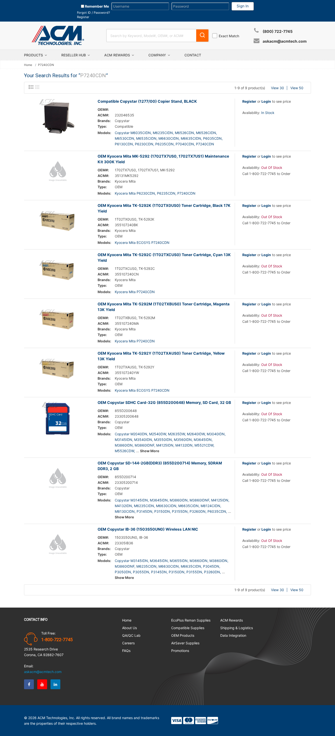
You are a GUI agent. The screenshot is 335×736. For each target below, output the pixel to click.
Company (157, 55)
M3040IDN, (216, 434)
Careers (128, 643)
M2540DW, (158, 434)
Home (28, 64)
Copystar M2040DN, (131, 434)
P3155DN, (180, 511)
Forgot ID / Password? (93, 12)
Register (83, 17)
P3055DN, (141, 572)
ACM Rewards (117, 55)
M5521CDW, (204, 445)
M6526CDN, (185, 133)
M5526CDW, (125, 451)
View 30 (277, 88)
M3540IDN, (143, 439)
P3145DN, (145, 511)
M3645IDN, (203, 439)
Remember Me (96, 6)
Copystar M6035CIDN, (133, 133)
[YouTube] (42, 684)
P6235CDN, (165, 144)
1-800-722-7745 (57, 639)
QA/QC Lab (131, 635)
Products (34, 55)
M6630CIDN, (169, 138)
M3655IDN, (179, 561)
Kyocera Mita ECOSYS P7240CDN (142, 242)
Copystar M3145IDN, (132, 500)
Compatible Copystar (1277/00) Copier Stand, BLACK (147, 101)
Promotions (180, 651)
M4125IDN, (165, 445)
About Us (129, 628)
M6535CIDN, (146, 138)
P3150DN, (162, 511)
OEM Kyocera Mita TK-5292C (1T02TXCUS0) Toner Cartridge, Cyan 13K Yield (164, 257)
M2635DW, (177, 434)
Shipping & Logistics (236, 628)
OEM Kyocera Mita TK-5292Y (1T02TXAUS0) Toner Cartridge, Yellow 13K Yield (161, 356)
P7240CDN (205, 144)
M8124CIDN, (211, 506)
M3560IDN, (183, 439)
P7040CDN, (185, 144)
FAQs (126, 651)
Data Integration (233, 635)
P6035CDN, (213, 138)
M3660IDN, (199, 561)
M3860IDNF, (145, 445)
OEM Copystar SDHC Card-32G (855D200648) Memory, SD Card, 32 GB (164, 402)
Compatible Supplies (187, 628)
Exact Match (229, 36)
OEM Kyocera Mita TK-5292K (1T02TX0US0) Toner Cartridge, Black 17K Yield (164, 208)
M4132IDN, (184, 445)
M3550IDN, (163, 439)
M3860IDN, (124, 445)
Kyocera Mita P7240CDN (135, 292)
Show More (149, 451)
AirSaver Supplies (185, 643)
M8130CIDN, (125, 511)
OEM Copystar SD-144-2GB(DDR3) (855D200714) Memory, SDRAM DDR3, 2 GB (160, 466)
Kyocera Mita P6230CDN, (135, 193)
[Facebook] (29, 684)
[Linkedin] (55, 684)
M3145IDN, (124, 439)
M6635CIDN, (191, 138)
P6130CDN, (124, 144)
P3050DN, (123, 572)
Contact (192, 55)
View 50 (296, 88)
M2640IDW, (196, 434)
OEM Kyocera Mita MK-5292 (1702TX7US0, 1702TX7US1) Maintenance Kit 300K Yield (163, 159)
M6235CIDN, (163, 133)
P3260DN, (198, 511)
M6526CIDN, (206, 133)
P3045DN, (211, 566)
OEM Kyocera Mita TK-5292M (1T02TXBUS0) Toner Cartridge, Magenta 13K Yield (164, 307)
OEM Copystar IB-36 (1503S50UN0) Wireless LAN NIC (148, 529)
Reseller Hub (74, 55)
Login (266, 101)
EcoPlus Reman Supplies (190, 620)
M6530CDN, (125, 138)
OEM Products (182, 635)
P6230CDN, (144, 144)
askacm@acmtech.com (285, 41)
